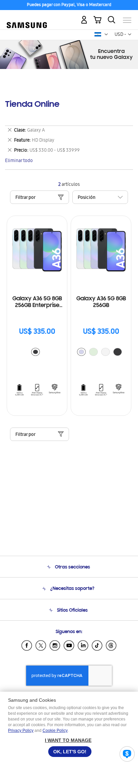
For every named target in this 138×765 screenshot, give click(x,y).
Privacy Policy (20, 730)
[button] (106, 34)
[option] (35, 352)
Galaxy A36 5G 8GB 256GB (101, 302)
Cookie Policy (55, 730)
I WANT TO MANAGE (68, 740)
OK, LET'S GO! (69, 751)
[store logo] (27, 17)
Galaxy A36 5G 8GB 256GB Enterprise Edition (37, 302)
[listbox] (37, 353)
